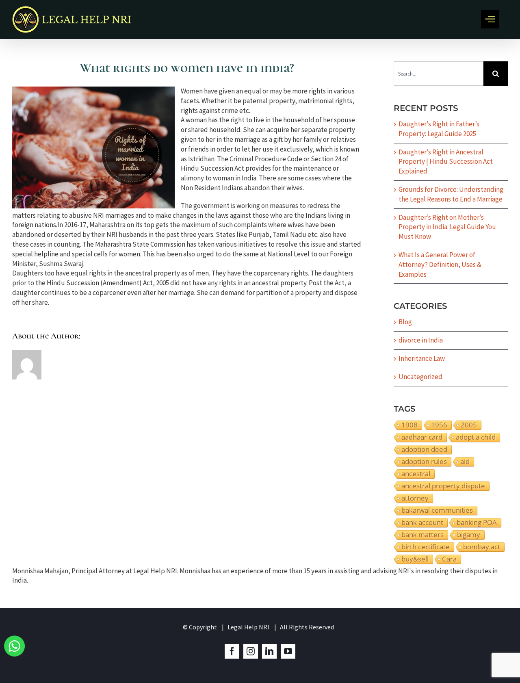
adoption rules (424, 461)
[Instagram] (250, 651)
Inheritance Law (422, 358)
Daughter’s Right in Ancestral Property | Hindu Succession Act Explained (446, 161)
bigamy (468, 534)
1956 (439, 425)
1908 (409, 425)
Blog (405, 321)
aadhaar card (421, 437)
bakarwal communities (437, 510)
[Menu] (490, 19)
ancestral (415, 473)
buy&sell (415, 559)
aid (465, 461)
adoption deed (424, 449)
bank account (422, 522)
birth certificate (425, 546)
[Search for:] (438, 72)
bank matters (422, 534)
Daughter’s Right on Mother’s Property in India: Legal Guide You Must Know (447, 227)
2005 (469, 425)
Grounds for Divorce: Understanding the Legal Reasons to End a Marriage (451, 194)
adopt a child (476, 437)
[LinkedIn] (269, 651)
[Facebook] (232, 651)
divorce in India (421, 340)
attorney (415, 498)
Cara (449, 559)
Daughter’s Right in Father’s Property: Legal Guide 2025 (439, 128)
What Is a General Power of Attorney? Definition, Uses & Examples (440, 264)
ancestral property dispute (443, 485)
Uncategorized (420, 376)
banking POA (477, 522)
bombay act (481, 546)
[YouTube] (288, 651)
